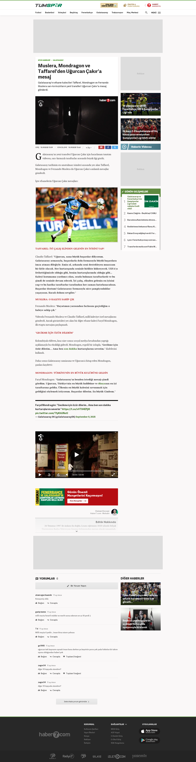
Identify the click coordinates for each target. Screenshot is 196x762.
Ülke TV (97, 756)
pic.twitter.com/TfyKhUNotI (51, 413)
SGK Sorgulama (117, 743)
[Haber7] (54, 734)
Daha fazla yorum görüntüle (75, 702)
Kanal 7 (52, 756)
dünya (101, 383)
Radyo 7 (68, 756)
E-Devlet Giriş (117, 736)
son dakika (70, 348)
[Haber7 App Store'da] (149, 731)
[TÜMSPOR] (48, 5)
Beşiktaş (74, 13)
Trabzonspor (117, 13)
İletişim (87, 743)
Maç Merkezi (132, 13)
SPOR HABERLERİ (44, 60)
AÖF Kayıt (115, 732)
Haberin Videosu (141, 147)
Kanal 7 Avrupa (83, 756)
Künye (86, 736)
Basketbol (49, 13)
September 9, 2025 (85, 416)
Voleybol (62, 13)
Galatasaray (102, 13)
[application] (76, 120)
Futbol (38, 13)
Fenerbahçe (87, 13)
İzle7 (116, 756)
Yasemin (139, 756)
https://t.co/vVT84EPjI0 (76, 409)
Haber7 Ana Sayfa (153, 5)
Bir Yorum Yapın (78, 586)
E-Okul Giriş (116, 739)
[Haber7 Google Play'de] (149, 740)
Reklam (87, 739)
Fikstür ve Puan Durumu (131, 5)
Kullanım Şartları (91, 729)
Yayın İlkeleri (89, 732)
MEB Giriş (115, 729)
